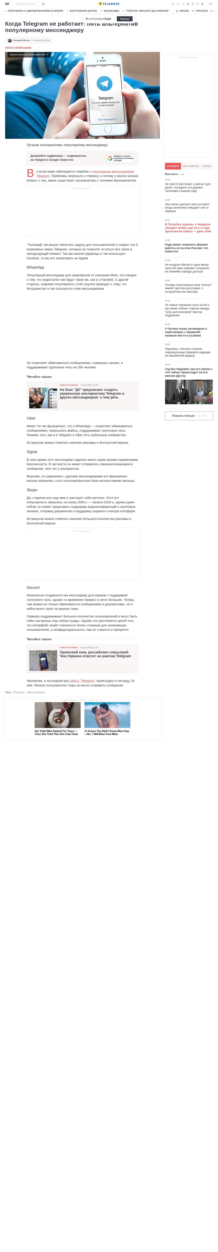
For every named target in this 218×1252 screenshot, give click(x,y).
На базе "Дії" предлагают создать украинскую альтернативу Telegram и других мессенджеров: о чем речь (92, 393)
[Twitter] (193, 4)
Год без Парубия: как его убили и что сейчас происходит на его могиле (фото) (188, 372)
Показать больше (183, 415)
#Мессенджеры (36, 692)
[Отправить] (43, 3)
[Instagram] (197, 3)
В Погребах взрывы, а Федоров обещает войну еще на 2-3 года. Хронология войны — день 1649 (188, 228)
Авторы (184, 11)
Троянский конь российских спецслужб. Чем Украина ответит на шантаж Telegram (95, 654)
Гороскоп (201, 11)
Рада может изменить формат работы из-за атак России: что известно (186, 248)
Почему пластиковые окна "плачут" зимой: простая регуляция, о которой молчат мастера (188, 288)
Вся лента (171, 174)
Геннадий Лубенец (21, 40)
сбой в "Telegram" (82, 681)
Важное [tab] (206, 166)
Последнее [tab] (173, 166)
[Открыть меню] (7, 4)
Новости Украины (69, 385)
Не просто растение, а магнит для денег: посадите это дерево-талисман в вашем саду (188, 187)
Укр (211, 4)
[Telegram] (183, 3)
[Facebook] (173, 3)
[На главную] (109, 4)
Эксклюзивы (111, 11)
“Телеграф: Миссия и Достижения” (147, 11)
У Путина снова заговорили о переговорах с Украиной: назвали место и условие (186, 332)
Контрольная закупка (83, 11)
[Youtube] (188, 3)
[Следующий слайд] (215, 11)
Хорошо (124, 19)
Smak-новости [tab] (191, 166)
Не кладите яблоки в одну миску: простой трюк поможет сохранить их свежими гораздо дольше (187, 268)
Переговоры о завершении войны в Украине (35, 11)
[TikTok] (202, 3)
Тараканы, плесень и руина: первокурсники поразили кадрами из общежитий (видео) (187, 352)
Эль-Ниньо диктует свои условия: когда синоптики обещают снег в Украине (187, 208)
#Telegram (19, 692)
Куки (107, 18)
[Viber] (178, 4)
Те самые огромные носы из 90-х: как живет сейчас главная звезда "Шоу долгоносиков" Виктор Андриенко (187, 310)
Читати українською (18, 47)
